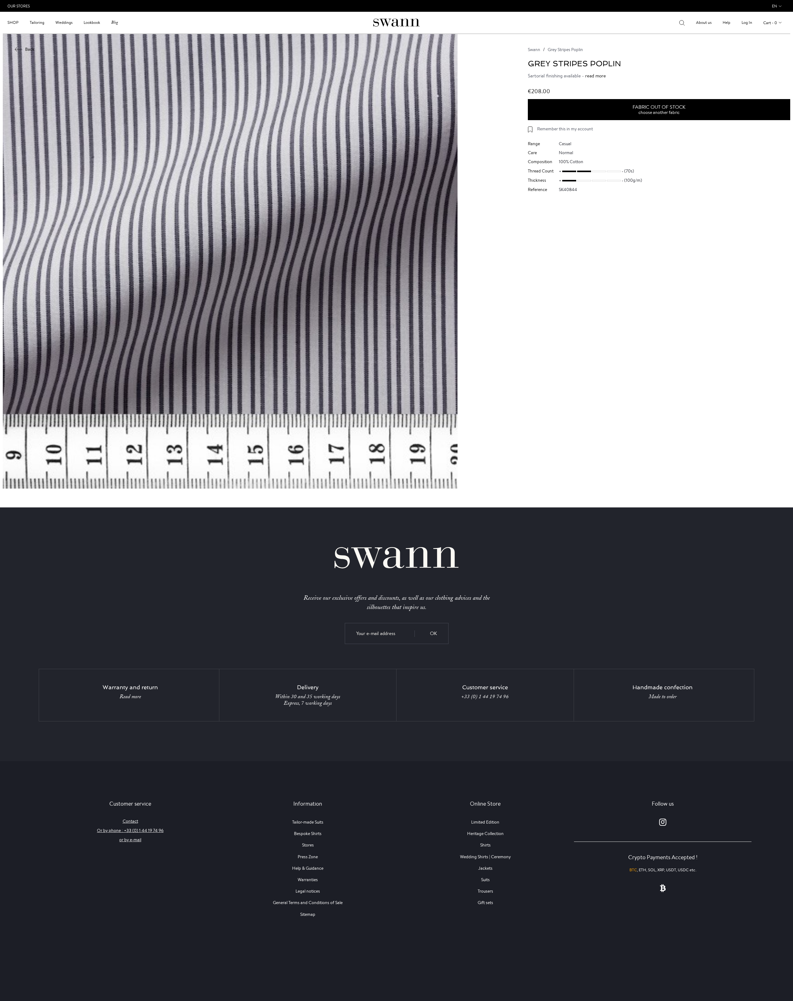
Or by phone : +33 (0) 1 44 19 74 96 (130, 830)
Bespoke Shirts (308, 833)
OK (433, 633)
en (774, 6)
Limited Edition (485, 822)
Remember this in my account (565, 129)
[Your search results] (682, 23)
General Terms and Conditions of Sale (308, 902)
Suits (485, 879)
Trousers (485, 891)
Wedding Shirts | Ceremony (485, 857)
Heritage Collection (485, 833)
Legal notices (308, 891)
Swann (534, 49)
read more (595, 76)
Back (29, 49)
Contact (130, 821)
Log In (747, 22)
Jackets (485, 868)
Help (726, 22)
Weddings (63, 22)
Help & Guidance (307, 868)
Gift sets (485, 902)
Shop (13, 22)
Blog (114, 22)
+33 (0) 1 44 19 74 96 (485, 697)
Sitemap (307, 914)
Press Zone (308, 857)
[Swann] (396, 22)
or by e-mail (130, 839)
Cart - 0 (770, 22)
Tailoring (37, 22)
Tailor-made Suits (307, 822)
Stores (308, 845)
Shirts (485, 845)
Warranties (308, 879)
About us (704, 22)
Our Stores (18, 6)
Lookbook (92, 22)
